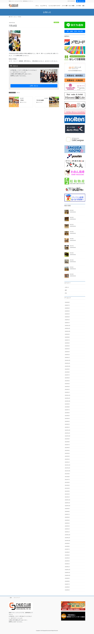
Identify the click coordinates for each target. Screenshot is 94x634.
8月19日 (71, 231)
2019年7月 (67, 549)
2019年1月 (67, 566)
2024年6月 (67, 377)
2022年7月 (67, 444)
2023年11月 (67, 398)
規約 (11, 597)
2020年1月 (67, 531)
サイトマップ (17, 597)
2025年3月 (67, 351)
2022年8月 (67, 441)
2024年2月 (67, 389)
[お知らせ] (14, 101)
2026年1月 (67, 322)
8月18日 (71, 238)
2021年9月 (67, 473)
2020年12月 (67, 499)
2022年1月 (67, 462)
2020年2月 (67, 528)
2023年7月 (67, 409)
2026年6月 (67, 308)
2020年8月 (67, 511)
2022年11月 (67, 433)
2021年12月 (67, 465)
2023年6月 (67, 412)
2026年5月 (67, 311)
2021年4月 (67, 488)
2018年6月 (67, 587)
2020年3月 (67, 526)
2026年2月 (67, 319)
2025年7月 (67, 340)
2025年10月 (67, 331)
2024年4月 (67, 383)
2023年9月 (67, 404)
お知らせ (56, 22)
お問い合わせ (81, 1)
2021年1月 (67, 497)
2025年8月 (67, 337)
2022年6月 (67, 447)
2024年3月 (67, 386)
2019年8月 (67, 546)
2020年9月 (67, 508)
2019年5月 (67, 555)
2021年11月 (67, 467)
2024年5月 (67, 380)
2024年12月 (67, 360)
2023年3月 (67, 421)
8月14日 (71, 260)
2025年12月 (67, 325)
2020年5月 (67, 520)
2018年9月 (67, 578)
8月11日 (71, 267)
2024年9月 (67, 369)
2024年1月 (67, 392)
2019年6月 (67, 552)
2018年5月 (67, 590)
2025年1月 (67, 357)
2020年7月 (67, 514)
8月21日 (71, 224)
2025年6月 (67, 343)
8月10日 (71, 274)
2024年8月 (67, 372)
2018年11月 (67, 572)
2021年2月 (67, 494)
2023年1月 (67, 427)
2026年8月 (67, 302)
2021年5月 (67, 485)
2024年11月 (67, 363)
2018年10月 (67, 575)
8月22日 (71, 217)
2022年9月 (67, 438)
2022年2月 (67, 459)
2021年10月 (67, 470)
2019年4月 (67, 558)
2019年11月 (67, 537)
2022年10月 (67, 436)
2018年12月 (67, 569)
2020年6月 (67, 517)
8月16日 (71, 252)
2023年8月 (67, 406)
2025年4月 (67, 348)
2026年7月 (67, 305)
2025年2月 (67, 354)
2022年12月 (67, 430)
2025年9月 (67, 334)
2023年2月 (67, 424)
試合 (66, 293)
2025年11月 (67, 328)
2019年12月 (67, 534)
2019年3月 (67, 560)
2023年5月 (67, 415)
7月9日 (22, 100)
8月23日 (71, 210)
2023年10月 (67, 401)
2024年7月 (67, 374)
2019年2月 (67, 563)
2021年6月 (67, 482)
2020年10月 (67, 505)
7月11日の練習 (40, 100)
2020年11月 (67, 502)
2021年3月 (67, 491)
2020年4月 (67, 523)
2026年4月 (67, 313)
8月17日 (71, 245)
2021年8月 (67, 476)
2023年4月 (67, 418)
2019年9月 (67, 543)
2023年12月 (67, 395)
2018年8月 (67, 581)
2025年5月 (67, 345)
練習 (66, 290)
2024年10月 (67, 366)
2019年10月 (67, 540)
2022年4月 (67, 453)
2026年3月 (67, 316)
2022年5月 (67, 450)
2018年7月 (67, 584)
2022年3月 (67, 456)
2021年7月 (67, 479)
